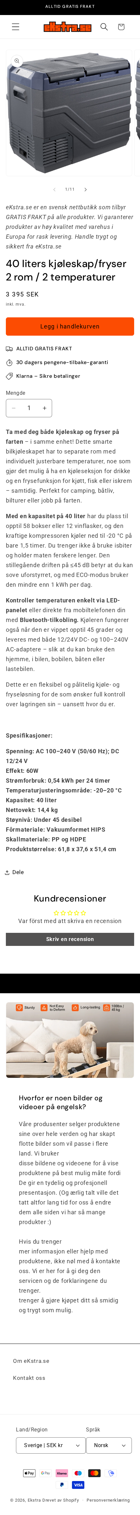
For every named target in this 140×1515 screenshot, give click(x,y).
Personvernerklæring (108, 1500)
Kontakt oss (29, 1378)
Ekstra (34, 1500)
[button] (15, 27)
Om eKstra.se (31, 1361)
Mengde (15, 393)
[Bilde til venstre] (54, 189)
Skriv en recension (70, 939)
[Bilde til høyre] (85, 189)
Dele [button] (18, 872)
